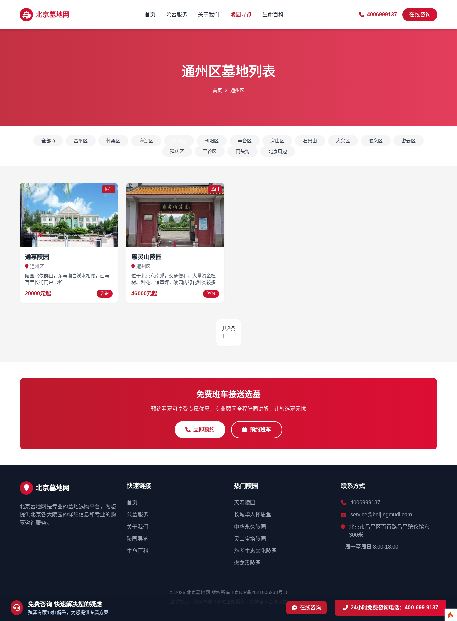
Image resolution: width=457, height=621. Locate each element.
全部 (48, 140)
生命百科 (273, 14)
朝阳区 (212, 140)
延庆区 (177, 151)
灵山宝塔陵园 (250, 539)
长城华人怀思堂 (252, 515)
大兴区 (343, 140)
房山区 (277, 140)
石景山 (310, 140)
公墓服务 (176, 14)
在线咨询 (420, 14)
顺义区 (376, 140)
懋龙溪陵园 (247, 563)
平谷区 (210, 151)
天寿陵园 (244, 502)
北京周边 (277, 151)
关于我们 (208, 14)
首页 (150, 14)
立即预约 (204, 429)
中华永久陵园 (250, 527)
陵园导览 (241, 14)
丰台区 (245, 140)
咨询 (105, 293)
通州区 (179, 140)
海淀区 (146, 140)
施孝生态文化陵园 (255, 551)
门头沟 (243, 151)
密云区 (408, 140)
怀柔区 (113, 140)
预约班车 (260, 429)
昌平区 (81, 140)
